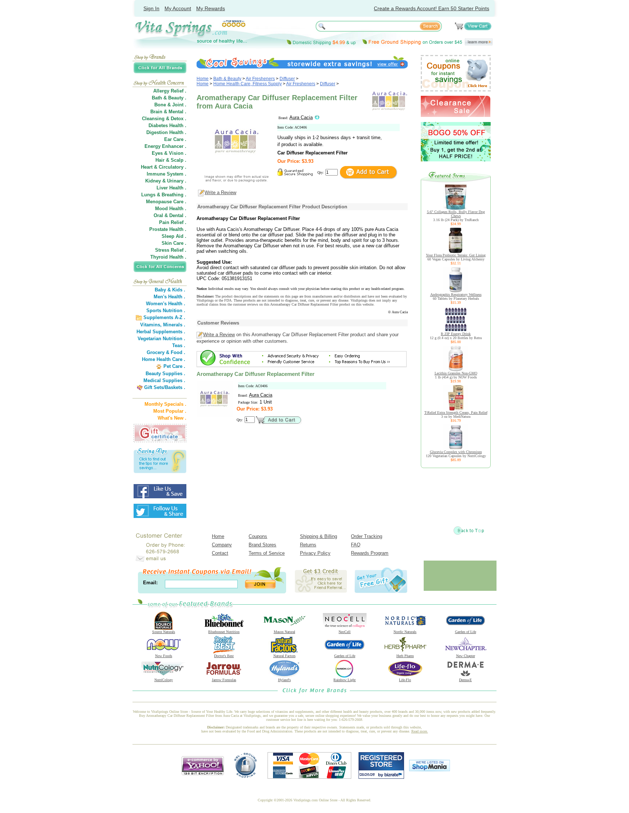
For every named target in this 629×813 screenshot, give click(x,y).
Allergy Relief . (169, 91)
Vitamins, (151, 324)
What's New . (172, 418)
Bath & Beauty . (169, 98)
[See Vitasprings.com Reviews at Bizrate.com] (381, 777)
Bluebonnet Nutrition (224, 632)
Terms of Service (267, 553)
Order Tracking (366, 536)
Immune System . (166, 174)
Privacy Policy (315, 553)
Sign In (151, 8)
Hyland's (284, 680)
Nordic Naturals (404, 632)
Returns (308, 544)
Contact (220, 553)
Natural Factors (284, 656)
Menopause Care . (166, 201)
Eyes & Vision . (169, 153)
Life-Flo (405, 680)
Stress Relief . (170, 250)
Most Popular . (169, 411)
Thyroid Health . (168, 257)
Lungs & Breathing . (163, 194)
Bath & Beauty (227, 78)
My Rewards (210, 8)
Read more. (419, 731)
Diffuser (287, 78)
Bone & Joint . (170, 104)
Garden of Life (465, 632)
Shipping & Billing (318, 536)
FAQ (355, 544)
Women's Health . (165, 303)
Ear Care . (175, 139)
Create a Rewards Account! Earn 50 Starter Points (431, 8)
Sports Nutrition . (165, 310)
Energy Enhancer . (165, 146)
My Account (178, 8)
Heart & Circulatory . (163, 167)
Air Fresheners (260, 78)
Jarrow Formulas (224, 680)
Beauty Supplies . (165, 373)
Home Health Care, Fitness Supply (247, 83)
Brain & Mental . (168, 111)
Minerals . (174, 324)
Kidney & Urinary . (165, 181)
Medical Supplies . (164, 380)
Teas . (178, 345)
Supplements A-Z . (164, 317)
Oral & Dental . (170, 215)
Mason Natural (284, 632)
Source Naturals (163, 632)
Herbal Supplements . (161, 331)
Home (203, 78)
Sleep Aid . (174, 236)
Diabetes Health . (167, 125)
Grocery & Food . (166, 352)
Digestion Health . (166, 132)
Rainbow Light (344, 680)
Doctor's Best (224, 656)
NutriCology (163, 680)
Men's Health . (169, 296)
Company (222, 544)
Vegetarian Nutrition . (161, 338)
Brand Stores (262, 544)
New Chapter (465, 656)
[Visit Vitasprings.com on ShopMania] (429, 769)
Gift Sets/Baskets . (164, 387)
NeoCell (345, 632)
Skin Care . (174, 243)
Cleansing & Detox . (164, 118)
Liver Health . (171, 188)
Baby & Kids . (170, 289)
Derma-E (465, 680)
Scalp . (178, 160)
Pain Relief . (172, 222)
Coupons (258, 536)
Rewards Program (369, 553)
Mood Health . (170, 208)
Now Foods (163, 656)
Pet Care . (174, 366)
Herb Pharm (405, 656)
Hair (160, 160)
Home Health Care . (163, 359)
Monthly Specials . (165, 404)
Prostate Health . (167, 229)
